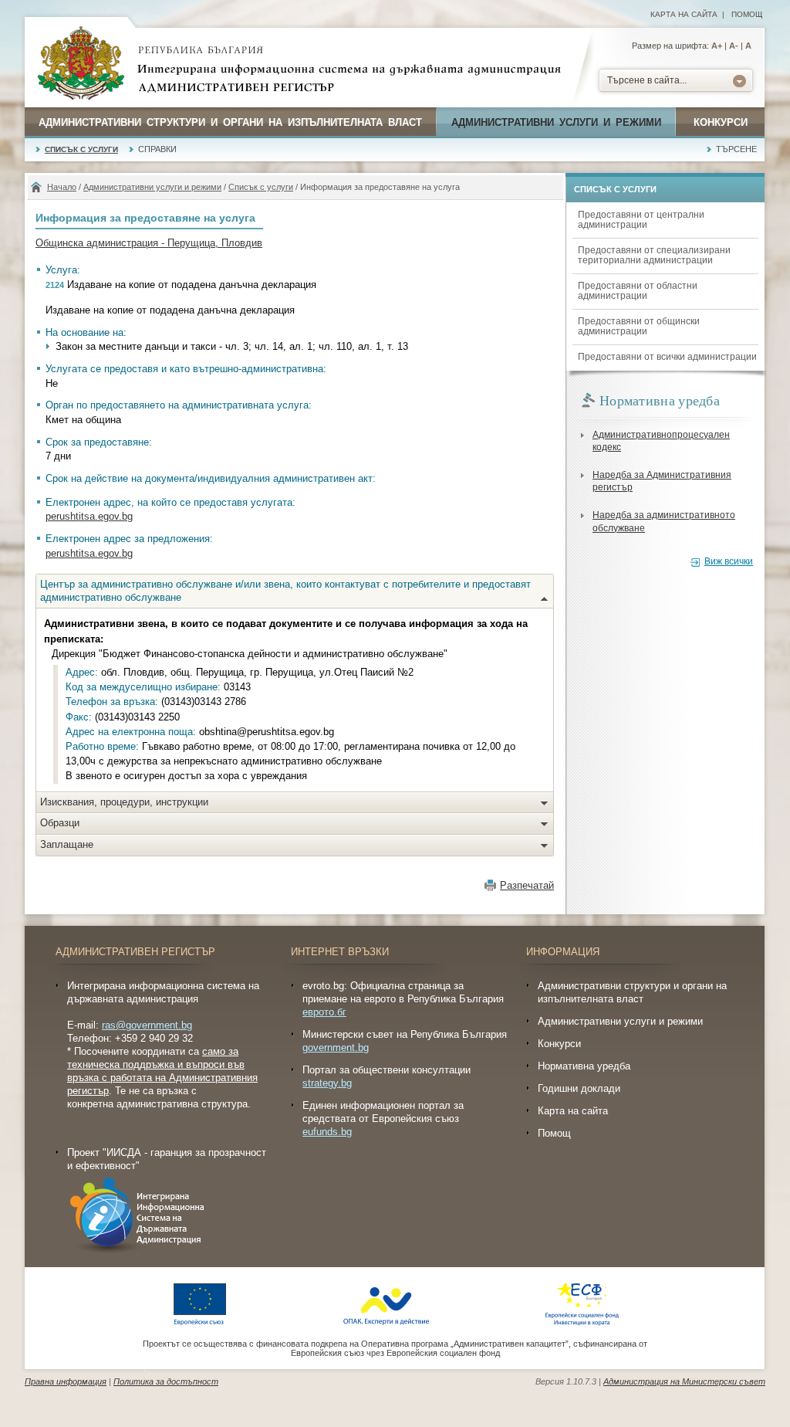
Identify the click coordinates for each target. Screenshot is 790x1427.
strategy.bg (327, 1083)
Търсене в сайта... (647, 80)
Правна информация (65, 1381)
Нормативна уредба (584, 1066)
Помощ (746, 14)
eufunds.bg (327, 1131)
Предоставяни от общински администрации (639, 326)
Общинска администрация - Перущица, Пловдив (148, 243)
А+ (716, 45)
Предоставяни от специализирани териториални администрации (654, 255)
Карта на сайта (683, 14)
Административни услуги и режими (556, 122)
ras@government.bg (147, 1025)
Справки (157, 149)
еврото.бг (324, 1012)
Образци (59, 823)
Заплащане (66, 844)
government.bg (335, 1047)
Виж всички (728, 561)
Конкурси (721, 122)
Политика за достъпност (165, 1381)
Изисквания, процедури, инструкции (124, 802)
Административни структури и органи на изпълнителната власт (230, 122)
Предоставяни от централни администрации (641, 219)
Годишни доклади (579, 1088)
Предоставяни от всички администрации (667, 356)
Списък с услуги (81, 149)
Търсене (736, 149)
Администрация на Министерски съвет (684, 1381)
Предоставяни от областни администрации (637, 290)
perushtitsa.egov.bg (89, 516)
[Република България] (81, 64)
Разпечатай (527, 885)
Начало (61, 187)
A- (733, 45)
